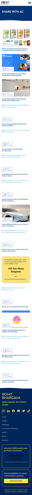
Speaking (5, 425)
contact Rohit (16, 481)
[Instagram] (3, 411)
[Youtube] (18, 411)
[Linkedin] (8, 411)
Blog (4, 436)
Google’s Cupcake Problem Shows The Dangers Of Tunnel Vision (13, 331)
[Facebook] (13, 411)
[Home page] (13, 3)
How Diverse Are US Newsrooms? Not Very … (15, 307)
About (4, 432)
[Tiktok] (28, 411)
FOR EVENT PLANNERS (10, 429)
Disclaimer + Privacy (10, 491)
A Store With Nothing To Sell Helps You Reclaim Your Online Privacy (14, 99)
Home (4, 417)
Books (4, 421)
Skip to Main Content (1, 2)
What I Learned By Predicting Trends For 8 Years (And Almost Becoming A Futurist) (15, 49)
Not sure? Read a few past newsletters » (15, 279)
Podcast (5, 440)
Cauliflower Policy (22, 491)
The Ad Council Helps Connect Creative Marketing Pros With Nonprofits (14, 74)
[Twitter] (23, 411)
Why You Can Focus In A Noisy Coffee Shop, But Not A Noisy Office (15, 250)
